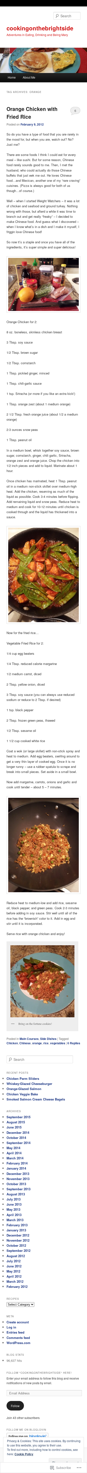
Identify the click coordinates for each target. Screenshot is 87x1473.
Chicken (12, 1043)
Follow (15, 1406)
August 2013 (16, 1194)
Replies (73, 1043)
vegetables (57, 1043)
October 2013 (16, 1184)
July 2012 (14, 1261)
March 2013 (15, 1220)
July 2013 (14, 1199)
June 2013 (14, 1204)
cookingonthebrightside (40, 28)
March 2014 (15, 1158)
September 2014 (18, 1142)
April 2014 (14, 1153)
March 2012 (15, 1281)
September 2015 (18, 1117)
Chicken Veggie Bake (22, 1094)
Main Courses (29, 1039)
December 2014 (18, 1132)
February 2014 (17, 1163)
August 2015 (16, 1122)
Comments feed (18, 1337)
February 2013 (17, 1225)
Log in (11, 1327)
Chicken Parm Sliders (23, 1078)
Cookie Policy (23, 1454)
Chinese (25, 1043)
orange (37, 1043)
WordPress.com (18, 1342)
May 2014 (13, 1148)
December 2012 (18, 1235)
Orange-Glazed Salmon (24, 1088)
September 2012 (18, 1250)
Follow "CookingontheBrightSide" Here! (39, 1372)
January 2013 (16, 1230)
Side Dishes (48, 1039)
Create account (18, 1322)
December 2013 (18, 1173)
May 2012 (13, 1271)
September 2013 (18, 1189)
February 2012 (17, 1286)
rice (46, 1043)
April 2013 (14, 1214)
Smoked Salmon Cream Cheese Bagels (36, 1099)
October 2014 (16, 1137)
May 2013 (13, 1209)
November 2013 (18, 1178)
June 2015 (14, 1127)
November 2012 (18, 1240)
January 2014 (16, 1168)
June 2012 (14, 1266)
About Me (29, 77)
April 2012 (14, 1276)
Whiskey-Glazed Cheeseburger (29, 1083)
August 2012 (16, 1256)
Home (12, 77)
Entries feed (15, 1332)
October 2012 (16, 1245)
